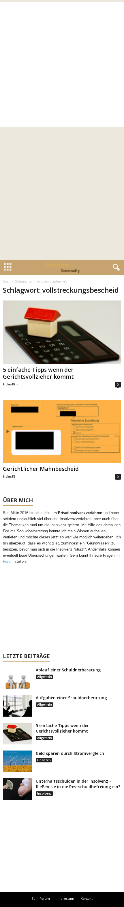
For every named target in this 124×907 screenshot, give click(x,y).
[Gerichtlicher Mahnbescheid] (62, 431)
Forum (8, 561)
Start (6, 281)
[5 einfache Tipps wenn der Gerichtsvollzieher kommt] (62, 332)
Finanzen (44, 760)
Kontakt (87, 898)
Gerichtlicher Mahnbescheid (41, 469)
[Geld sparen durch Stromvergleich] (17, 761)
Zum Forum (40, 898)
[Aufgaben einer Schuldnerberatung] (17, 706)
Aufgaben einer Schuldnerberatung (71, 697)
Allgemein (44, 677)
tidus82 (9, 384)
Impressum (65, 898)
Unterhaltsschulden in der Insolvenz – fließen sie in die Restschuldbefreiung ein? (78, 783)
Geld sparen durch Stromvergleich (70, 753)
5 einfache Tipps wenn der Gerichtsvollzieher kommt (38, 373)
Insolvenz (44, 793)
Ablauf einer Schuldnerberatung (68, 670)
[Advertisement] (62, 64)
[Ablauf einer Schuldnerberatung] (17, 678)
